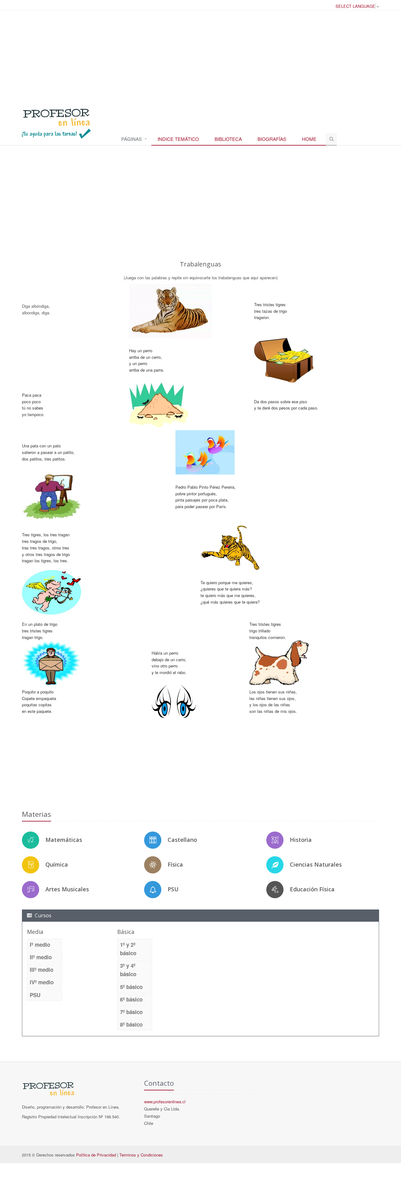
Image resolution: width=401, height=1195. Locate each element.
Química (56, 864)
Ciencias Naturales (316, 864)
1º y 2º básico (128, 949)
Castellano (182, 839)
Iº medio (40, 944)
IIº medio (41, 957)
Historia (301, 839)
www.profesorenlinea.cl (164, 1102)
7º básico (131, 1012)
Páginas (131, 139)
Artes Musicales (67, 889)
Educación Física (312, 889)
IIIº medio (41, 969)
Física (175, 864)
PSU (173, 889)
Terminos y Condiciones (141, 1155)
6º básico (131, 999)
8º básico (131, 1024)
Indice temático (178, 139)
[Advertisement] (200, 56)
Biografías (272, 139)
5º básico (131, 987)
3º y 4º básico (128, 970)
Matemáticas (63, 839)
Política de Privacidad (96, 1155)
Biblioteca (228, 139)
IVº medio (42, 982)
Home (309, 139)
